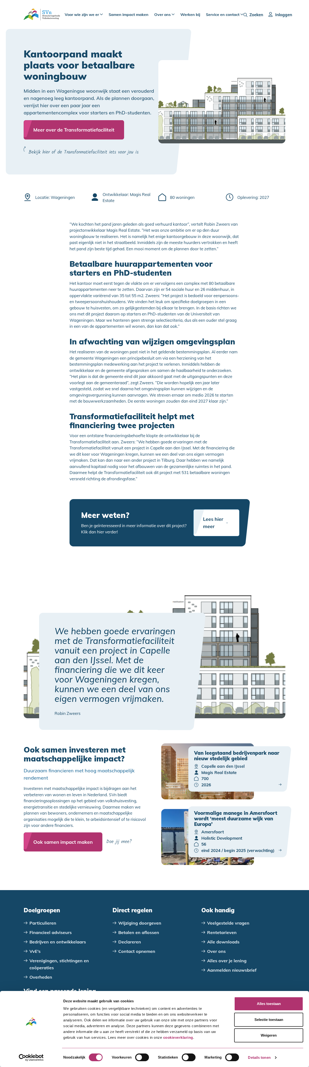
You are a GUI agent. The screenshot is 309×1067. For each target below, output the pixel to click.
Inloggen (283, 14)
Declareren (129, 942)
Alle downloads (223, 942)
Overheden (40, 977)
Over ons (163, 14)
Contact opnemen (136, 951)
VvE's (35, 951)
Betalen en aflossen (138, 932)
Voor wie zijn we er (82, 14)
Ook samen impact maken (63, 842)
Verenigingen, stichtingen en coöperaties (59, 964)
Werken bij (190, 14)
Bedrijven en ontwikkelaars (57, 942)
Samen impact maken (128, 14)
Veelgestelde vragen (228, 923)
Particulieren (42, 923)
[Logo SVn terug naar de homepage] (42, 14)
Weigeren (269, 1035)
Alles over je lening (226, 960)
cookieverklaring (178, 1037)
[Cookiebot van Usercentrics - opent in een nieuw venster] (31, 1057)
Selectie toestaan (268, 1020)
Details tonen (259, 1057)
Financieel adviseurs (50, 932)
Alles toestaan (269, 1004)
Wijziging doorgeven (139, 923)
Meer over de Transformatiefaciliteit (73, 130)
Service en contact (223, 14)
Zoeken (256, 14)
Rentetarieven (222, 932)
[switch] (142, 1057)
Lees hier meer (213, 522)
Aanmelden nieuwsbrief (232, 970)
